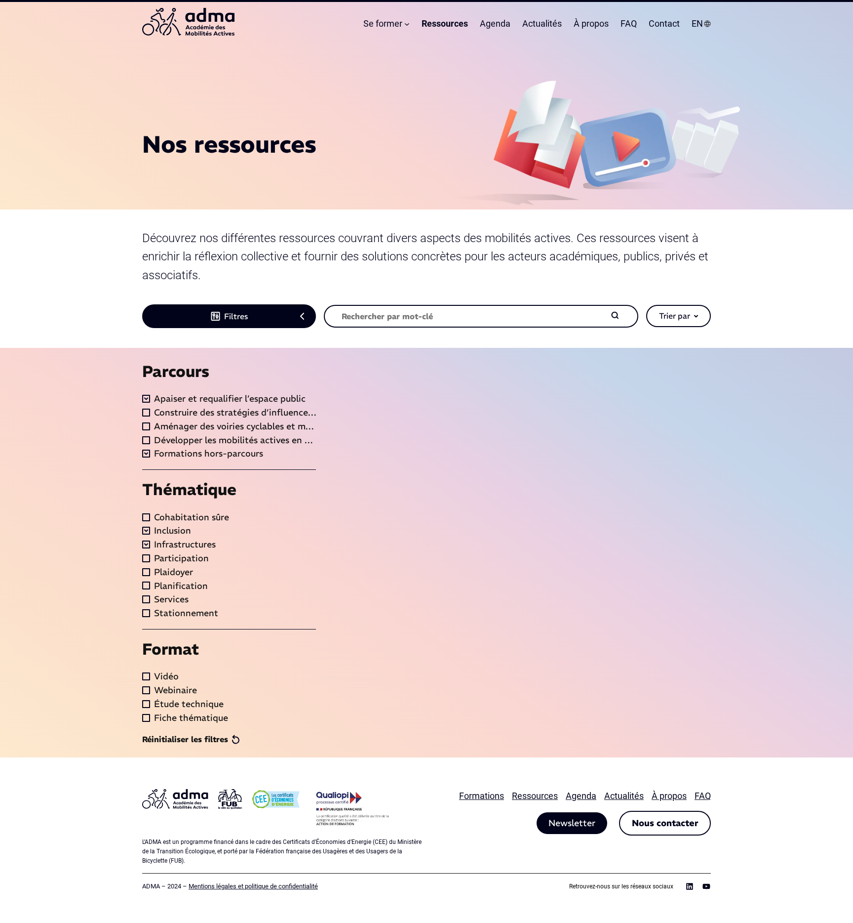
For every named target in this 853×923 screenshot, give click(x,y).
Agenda (581, 796)
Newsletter (571, 823)
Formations (481, 796)
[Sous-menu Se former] (407, 24)
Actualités (624, 796)
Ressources (535, 796)
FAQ (703, 796)
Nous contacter (665, 823)
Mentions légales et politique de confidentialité (253, 886)
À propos (669, 796)
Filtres (236, 316)
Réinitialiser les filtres (185, 739)
